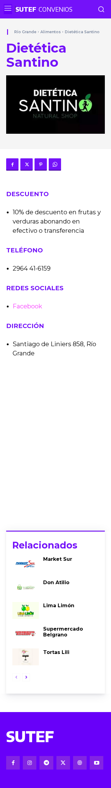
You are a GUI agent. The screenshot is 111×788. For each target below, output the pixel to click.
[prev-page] (16, 677)
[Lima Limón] (25, 610)
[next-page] (26, 677)
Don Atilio (56, 582)
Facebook (27, 306)
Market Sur (57, 559)
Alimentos (50, 32)
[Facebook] (12, 164)
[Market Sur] (25, 563)
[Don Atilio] (25, 587)
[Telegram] (46, 763)
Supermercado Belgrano (63, 632)
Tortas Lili (56, 652)
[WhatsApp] (55, 164)
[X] (26, 164)
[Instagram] (29, 763)
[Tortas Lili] (25, 657)
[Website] (80, 763)
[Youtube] (96, 763)
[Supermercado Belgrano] (25, 633)
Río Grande (25, 32)
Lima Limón (58, 605)
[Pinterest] (41, 164)
